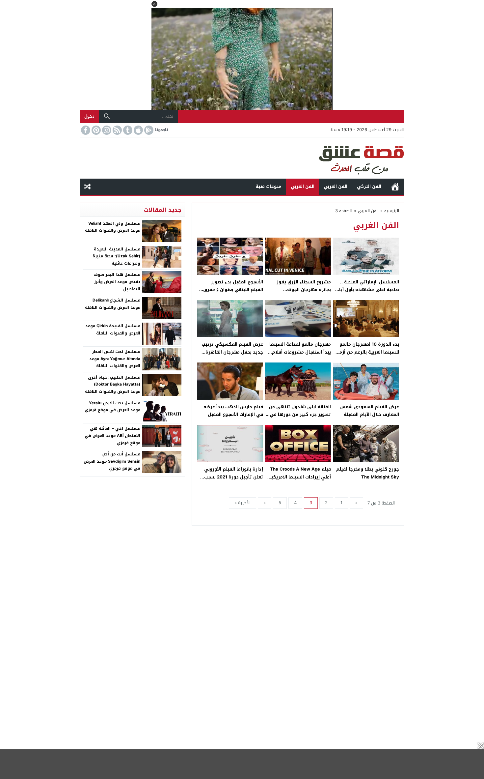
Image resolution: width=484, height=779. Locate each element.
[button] (154, 4)
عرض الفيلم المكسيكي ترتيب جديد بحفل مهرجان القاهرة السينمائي (232, 352)
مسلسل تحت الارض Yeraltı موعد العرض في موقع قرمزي (112, 406)
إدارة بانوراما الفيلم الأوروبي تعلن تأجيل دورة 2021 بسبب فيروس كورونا (233, 477)
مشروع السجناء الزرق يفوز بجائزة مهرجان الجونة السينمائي (304, 290)
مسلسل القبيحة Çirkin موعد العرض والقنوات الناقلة (112, 329)
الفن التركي (369, 186)
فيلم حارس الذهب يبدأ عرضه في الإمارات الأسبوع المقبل (233, 410)
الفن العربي (335, 186)
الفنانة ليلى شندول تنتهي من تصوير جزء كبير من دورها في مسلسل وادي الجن (300, 414)
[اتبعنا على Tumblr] (127, 130)
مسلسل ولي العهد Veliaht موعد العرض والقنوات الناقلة (112, 227)
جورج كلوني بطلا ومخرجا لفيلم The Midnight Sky (367, 473)
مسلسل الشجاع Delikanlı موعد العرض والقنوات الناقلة (112, 304)
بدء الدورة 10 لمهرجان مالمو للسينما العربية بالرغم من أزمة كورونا (367, 352)
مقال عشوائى (87, 187)
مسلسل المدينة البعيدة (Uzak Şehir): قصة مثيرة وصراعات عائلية (116, 256)
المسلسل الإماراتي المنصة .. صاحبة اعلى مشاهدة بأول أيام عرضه (367, 290)
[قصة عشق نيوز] (242, 158)
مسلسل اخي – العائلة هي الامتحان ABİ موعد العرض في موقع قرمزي (112, 435)
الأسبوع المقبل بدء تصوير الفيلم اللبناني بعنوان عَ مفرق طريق (233, 290)
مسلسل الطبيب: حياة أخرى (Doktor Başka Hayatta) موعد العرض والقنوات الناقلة (112, 384)
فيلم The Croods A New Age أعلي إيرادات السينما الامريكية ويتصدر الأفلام (299, 477)
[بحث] (107, 116)
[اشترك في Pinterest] (95, 130)
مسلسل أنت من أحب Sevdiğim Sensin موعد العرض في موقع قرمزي (112, 461)
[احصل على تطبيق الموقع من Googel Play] (148, 130)
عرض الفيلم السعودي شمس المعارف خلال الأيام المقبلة (369, 410)
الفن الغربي (302, 186)
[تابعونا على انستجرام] (106, 130)
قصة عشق (395, 186)
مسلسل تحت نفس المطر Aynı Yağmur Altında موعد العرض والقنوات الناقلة (114, 358)
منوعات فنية (268, 186)
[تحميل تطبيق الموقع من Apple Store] (137, 130)
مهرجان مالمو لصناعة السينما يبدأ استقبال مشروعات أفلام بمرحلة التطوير (300, 352)
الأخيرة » (242, 503)
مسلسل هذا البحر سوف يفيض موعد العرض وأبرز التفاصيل (117, 281)
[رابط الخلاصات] (116, 130)
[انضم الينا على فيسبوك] (85, 130)
